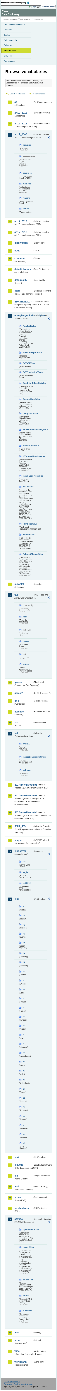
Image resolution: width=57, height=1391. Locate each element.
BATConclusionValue (28, 372)
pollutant (27, 770)
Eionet (15, 19)
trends (26, 209)
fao (16, 595)
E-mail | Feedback (12, 1381)
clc (24, 861)
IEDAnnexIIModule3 (23, 795)
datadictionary (22, 269)
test (16, 1332)
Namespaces (10, 61)
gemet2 (18, 693)
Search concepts (39, 94)
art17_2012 (20, 221)
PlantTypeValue (28, 524)
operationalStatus (28, 1229)
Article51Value (28, 326)
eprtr (17, 291)
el (23, 980)
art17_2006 (20, 134)
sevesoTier (28, 1280)
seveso (18, 1219)
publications (21, 1208)
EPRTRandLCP (23, 301)
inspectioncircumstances (28, 757)
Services (8, 56)
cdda (17, 250)
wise (17, 1351)
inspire (18, 840)
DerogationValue (28, 413)
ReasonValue (28, 534)
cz (24, 942)
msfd (17, 1186)
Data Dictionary (25, 19)
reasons (26, 198)
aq (15, 102)
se (24, 1116)
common (19, 258)
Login (34, 7)
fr (23, 1007)
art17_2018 (20, 232)
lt (23, 1044)
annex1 (26, 744)
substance (27, 1311)
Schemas (8, 45)
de (24, 953)
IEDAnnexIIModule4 (23, 812)
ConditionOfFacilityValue (28, 383)
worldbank (20, 1362)
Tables (7, 35)
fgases (18, 682)
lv (23, 1062)
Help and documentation (14, 24)
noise (17, 1197)
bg (24, 924)
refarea (26, 641)
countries (27, 173)
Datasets (8, 29)
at (23, 906)
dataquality (20, 280)
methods (27, 184)
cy (24, 933)
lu (24, 1053)
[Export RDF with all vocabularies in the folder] (49, 138)
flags (25, 617)
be (24, 915)
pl (24, 1089)
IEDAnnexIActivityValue (28, 456)
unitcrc (26, 664)
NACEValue (28, 487)
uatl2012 (27, 883)
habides (19, 711)
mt (24, 1071)
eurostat (19, 584)
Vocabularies (10, 50)
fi (23, 998)
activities (27, 145)
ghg (16, 701)
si (23, 1125)
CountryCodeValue (28, 399)
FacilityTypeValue (28, 445)
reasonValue (28, 1247)
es (24, 989)
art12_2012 (20, 112)
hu (24, 1016)
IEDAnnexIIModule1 (23, 784)
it (23, 1035)
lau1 (16, 899)
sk (24, 1134)
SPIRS (26, 1296)
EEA (16, 2)
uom (17, 1340)
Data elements (10, 40)
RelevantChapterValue (28, 554)
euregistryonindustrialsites (23, 315)
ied (16, 733)
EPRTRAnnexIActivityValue (28, 429)
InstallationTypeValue (28, 476)
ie (23, 1025)
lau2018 (18, 1165)
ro (24, 1107)
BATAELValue (28, 363)
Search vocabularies (17, 94)
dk (24, 962)
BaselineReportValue (28, 352)
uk (24, 1143)
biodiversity (21, 243)
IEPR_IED (20, 826)
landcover (20, 851)
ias (16, 722)
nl (24, 1080)
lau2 (16, 1157)
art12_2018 (20, 123)
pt (24, 1098)
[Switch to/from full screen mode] (39, 6)
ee (24, 971)
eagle (25, 872)
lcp (16, 1175)
